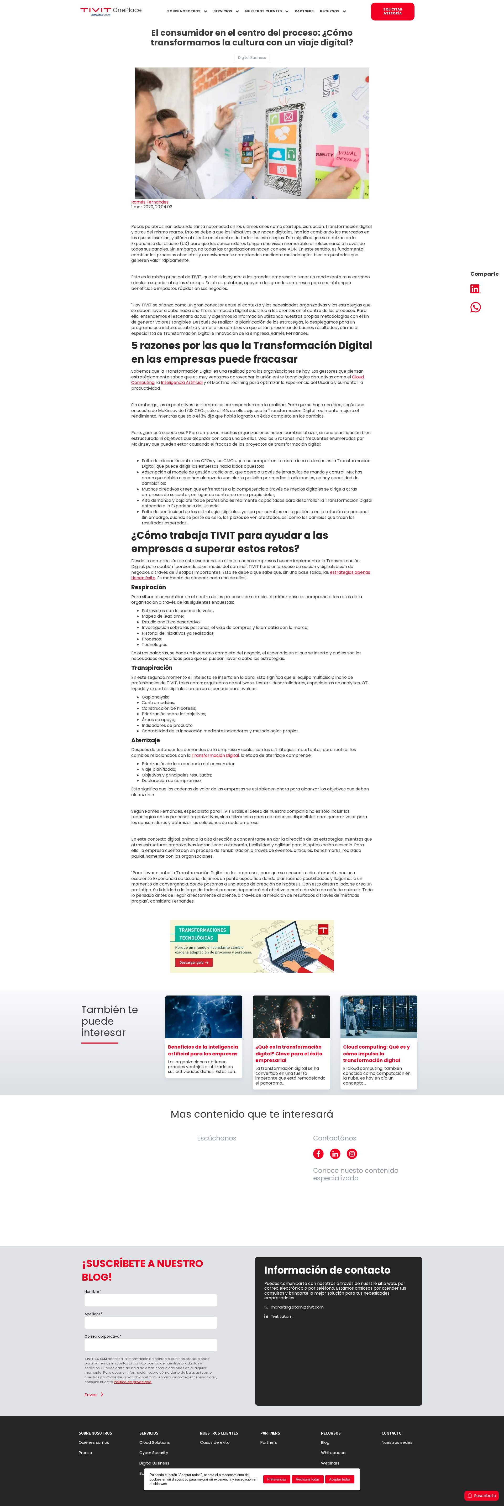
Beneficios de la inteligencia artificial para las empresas (203, 1050)
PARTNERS (304, 11)
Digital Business (252, 57)
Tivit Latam (281, 1316)
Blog (325, 1442)
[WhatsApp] (484, 308)
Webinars (330, 1463)
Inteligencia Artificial (182, 382)
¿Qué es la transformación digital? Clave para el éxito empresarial (288, 1054)
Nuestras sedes (397, 1442)
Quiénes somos (94, 1442)
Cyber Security (153, 1452)
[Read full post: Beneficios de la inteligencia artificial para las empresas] (203, 1037)
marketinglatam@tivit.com (297, 1307)
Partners (268, 1442)
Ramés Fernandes (150, 202)
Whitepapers (333, 1452)
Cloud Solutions (154, 1442)
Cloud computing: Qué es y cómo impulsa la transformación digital (376, 1054)
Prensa (85, 1452)
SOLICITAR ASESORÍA (392, 11)
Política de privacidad (132, 1381)
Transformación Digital (215, 755)
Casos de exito (215, 1442)
